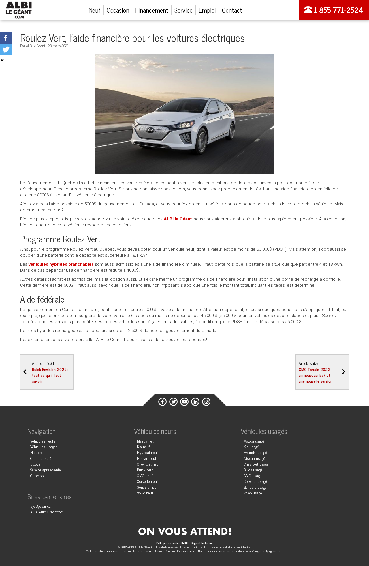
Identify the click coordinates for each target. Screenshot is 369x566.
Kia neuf (143, 446)
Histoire (36, 452)
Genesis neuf (147, 486)
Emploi (207, 10)
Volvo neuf (145, 492)
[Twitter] (6, 49)
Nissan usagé (254, 458)
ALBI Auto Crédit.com (47, 511)
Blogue (35, 463)
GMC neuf (145, 475)
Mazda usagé (254, 440)
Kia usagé (251, 446)
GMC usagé (252, 475)
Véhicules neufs (42, 440)
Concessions (40, 475)
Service (183, 10)
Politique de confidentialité (172, 542)
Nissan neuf (146, 458)
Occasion (118, 10)
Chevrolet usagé (256, 463)
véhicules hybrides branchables (61, 264)
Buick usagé (253, 469)
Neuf (95, 10)
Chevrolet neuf (148, 463)
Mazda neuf (146, 440)
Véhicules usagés (44, 446)
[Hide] (2, 60)
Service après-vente (45, 469)
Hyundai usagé (255, 452)
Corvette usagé (255, 481)
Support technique (202, 542)
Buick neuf (145, 469)
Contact (232, 10)
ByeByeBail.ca (40, 506)
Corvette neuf (147, 481)
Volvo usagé (253, 492)
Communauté (40, 458)
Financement (151, 10)
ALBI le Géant (178, 219)
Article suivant (315, 372)
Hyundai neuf (147, 452)
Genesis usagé (255, 486)
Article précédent (50, 372)
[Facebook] (6, 38)
